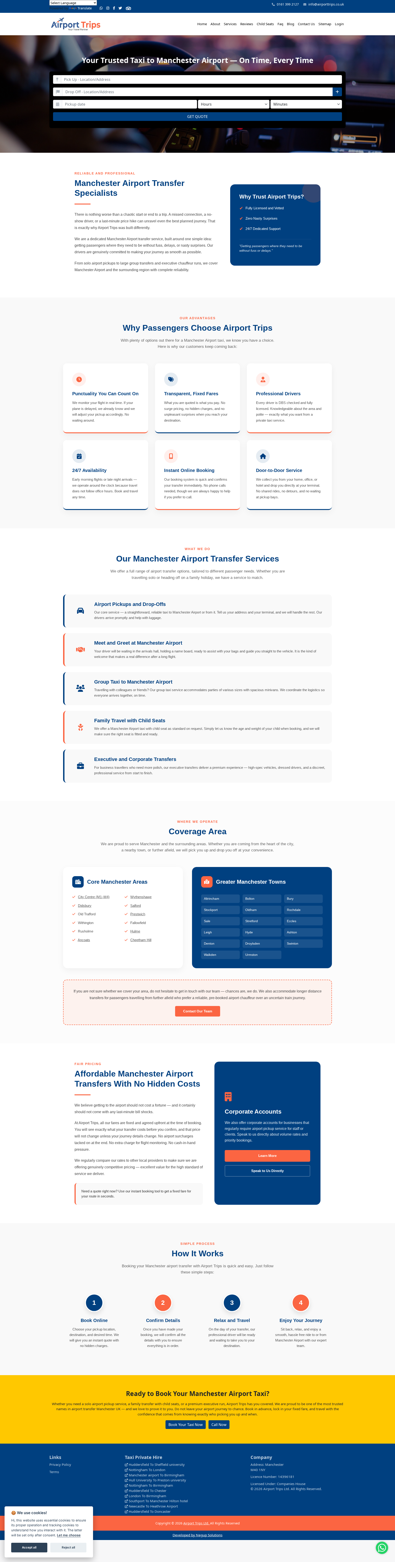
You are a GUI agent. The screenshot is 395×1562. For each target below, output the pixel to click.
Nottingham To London (147, 1469)
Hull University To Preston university (157, 1480)
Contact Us (306, 24)
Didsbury (84, 906)
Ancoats (84, 940)
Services (230, 24)
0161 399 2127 (287, 4)
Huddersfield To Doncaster (150, 1511)
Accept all (29, 1547)
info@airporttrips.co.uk (326, 4)
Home (202, 24)
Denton (209, 943)
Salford (135, 906)
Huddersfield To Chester (147, 1490)
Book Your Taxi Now (185, 1424)
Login (339, 24)
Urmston (251, 955)
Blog (290, 24)
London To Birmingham (147, 1496)
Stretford (251, 921)
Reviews (246, 24)
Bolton (249, 898)
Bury (290, 898)
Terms (54, 1471)
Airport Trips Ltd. (196, 1523)
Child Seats (265, 24)
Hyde (249, 932)
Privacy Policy (60, 1464)
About (215, 24)
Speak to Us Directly (267, 1171)
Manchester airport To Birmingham (156, 1475)
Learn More (267, 1156)
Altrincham (211, 898)
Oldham (251, 910)
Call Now (219, 1424)
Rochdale (294, 910)
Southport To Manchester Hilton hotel (158, 1501)
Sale (207, 921)
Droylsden (252, 943)
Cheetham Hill (140, 940)
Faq (280, 24)
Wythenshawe (141, 897)
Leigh (208, 932)
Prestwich (137, 914)
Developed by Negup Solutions (197, 1535)
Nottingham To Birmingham (151, 1485)
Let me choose (69, 1535)
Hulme (135, 931)
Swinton (292, 943)
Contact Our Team (197, 1011)
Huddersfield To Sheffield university (157, 1464)
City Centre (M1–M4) (93, 897)
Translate (84, 8)
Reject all (68, 1547)
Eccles (291, 921)
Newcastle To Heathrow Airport (153, 1506)
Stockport (211, 910)
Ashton (292, 932)
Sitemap (324, 24)
